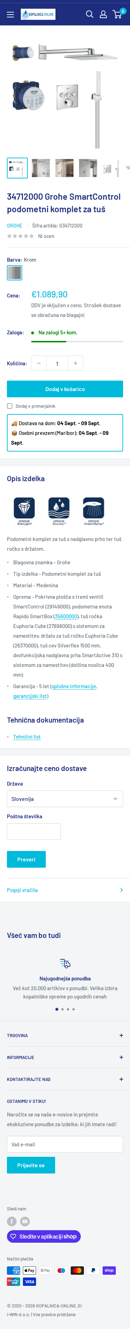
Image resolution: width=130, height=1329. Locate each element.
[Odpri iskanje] (90, 14)
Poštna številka (24, 816)
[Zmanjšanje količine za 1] (39, 363)
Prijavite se (31, 1165)
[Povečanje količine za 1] (75, 363)
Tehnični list (27, 736)
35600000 (66, 616)
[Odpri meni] (10, 14)
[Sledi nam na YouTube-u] (25, 1221)
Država (15, 783)
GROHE (14, 226)
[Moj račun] (103, 14)
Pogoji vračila (22, 890)
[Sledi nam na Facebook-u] (12, 1221)
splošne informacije (74, 686)
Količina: (17, 363)
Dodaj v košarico (65, 388)
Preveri (26, 859)
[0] (117, 14)
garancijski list (30, 696)
